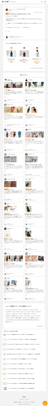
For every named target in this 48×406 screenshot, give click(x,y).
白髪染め (16, 317)
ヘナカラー (15, 319)
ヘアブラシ (21, 313)
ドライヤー (28, 311)
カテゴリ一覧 (21, 399)
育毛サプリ (32, 319)
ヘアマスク (20, 309)
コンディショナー (14, 309)
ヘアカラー (13, 317)
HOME (24, 397)
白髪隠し (20, 317)
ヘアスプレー (28, 313)
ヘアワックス (33, 313)
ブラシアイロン (38, 311)
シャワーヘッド (8, 313)
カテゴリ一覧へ (39, 326)
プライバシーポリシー (26, 402)
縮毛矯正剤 (32, 317)
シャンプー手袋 (8, 311)
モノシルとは (27, 399)
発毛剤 (29, 319)
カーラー (28, 317)
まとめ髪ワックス (9, 315)
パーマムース (8, 317)
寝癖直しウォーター (15, 315)
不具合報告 (32, 402)
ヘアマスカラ (8, 319)
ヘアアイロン (33, 311)
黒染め (12, 319)
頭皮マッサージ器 (21, 319)
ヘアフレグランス (27, 315)
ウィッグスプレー (37, 315)
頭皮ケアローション (9, 321)
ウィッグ (32, 315)
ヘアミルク (13, 311)
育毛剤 (26, 319)
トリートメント (8, 309)
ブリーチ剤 (24, 317)
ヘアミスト (21, 315)
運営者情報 (15, 402)
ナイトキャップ (23, 311)
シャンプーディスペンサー (33, 309)
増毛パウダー (37, 319)
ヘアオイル (18, 311)
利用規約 (19, 402)
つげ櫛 (24, 313)
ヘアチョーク (37, 317)
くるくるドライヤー (14, 313)
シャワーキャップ (26, 309)
